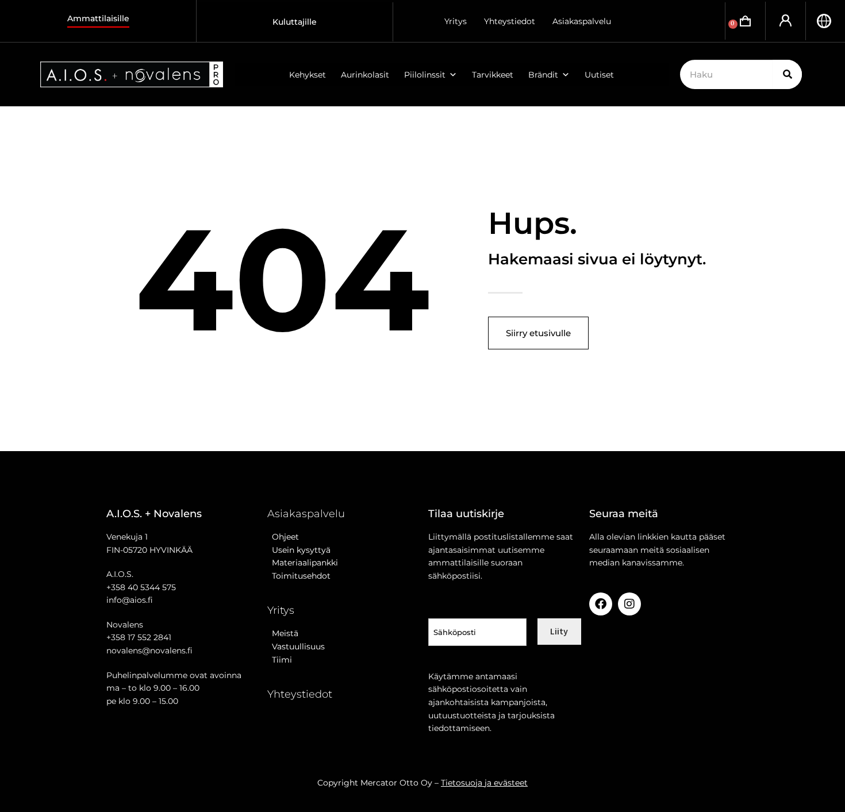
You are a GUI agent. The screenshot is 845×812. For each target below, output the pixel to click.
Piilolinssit (424, 75)
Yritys (455, 21)
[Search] (787, 74)
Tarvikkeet (492, 75)
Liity (559, 631)
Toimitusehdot (299, 576)
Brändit (543, 75)
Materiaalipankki (302, 562)
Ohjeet (283, 537)
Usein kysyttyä (299, 550)
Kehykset (307, 75)
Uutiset (599, 75)
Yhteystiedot (509, 21)
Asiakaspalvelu (581, 21)
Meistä (282, 633)
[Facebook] (600, 603)
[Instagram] (629, 603)
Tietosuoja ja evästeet (484, 783)
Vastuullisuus (296, 646)
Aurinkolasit (365, 75)
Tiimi (282, 660)
